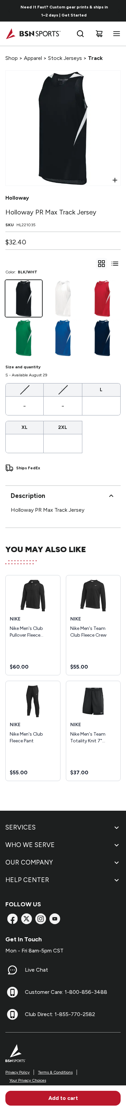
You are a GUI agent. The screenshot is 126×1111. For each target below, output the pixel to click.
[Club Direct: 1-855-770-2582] (12, 1014)
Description (28, 496)
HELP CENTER (27, 880)
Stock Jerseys (65, 58)
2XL (62, 427)
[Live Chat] (12, 970)
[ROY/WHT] (63, 337)
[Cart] (99, 33)
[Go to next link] (119, 11)
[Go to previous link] (9, 11)
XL (25, 427)
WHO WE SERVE (30, 845)
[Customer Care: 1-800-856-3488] (12, 992)
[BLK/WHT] (23, 298)
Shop (11, 58)
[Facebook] (12, 919)
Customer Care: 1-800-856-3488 (66, 992)
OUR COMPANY (29, 862)
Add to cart (63, 1098)
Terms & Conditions (55, 1072)
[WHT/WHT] (63, 298)
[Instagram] (41, 919)
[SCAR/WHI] (102, 298)
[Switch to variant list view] (115, 263)
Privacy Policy (17, 1072)
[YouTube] (55, 919)
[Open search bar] (80, 33)
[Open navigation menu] (115, 33)
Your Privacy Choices (27, 1080)
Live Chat (36, 970)
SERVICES (20, 827)
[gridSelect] (101, 263)
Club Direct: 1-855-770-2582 (60, 1014)
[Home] (33, 33)
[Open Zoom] (115, 180)
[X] (26, 919)
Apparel (33, 58)
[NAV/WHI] (102, 337)
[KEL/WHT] (23, 337)
